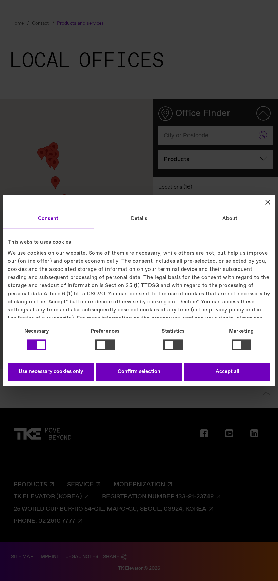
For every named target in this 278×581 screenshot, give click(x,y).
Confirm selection (139, 372)
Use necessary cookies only (51, 372)
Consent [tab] (48, 218)
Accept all (227, 372)
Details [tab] (139, 218)
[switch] (105, 344)
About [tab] (230, 218)
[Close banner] (267, 202)
